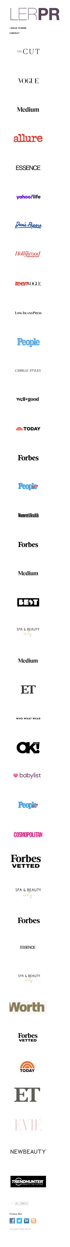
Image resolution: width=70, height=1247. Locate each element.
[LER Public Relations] (35, 13)
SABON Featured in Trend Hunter (28, 1190)
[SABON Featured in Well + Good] (28, 399)
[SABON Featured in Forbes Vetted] (28, 862)
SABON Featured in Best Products (27, 610)
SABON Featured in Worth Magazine (28, 1016)
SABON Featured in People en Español (28, 494)
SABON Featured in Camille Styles (29, 378)
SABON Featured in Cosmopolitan (25, 842)
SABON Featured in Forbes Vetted (28, 871)
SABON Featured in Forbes (31, 467)
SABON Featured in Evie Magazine (27, 1132)
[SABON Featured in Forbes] (28, 457)
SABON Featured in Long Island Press (27, 320)
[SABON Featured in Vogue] (28, 80)
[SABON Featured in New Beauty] (28, 1153)
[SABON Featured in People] (28, 341)
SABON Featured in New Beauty (27, 1161)
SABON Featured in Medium (31, 119)
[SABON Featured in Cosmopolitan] (28, 834)
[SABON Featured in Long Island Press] (28, 312)
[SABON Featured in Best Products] (28, 602)
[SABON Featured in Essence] (28, 167)
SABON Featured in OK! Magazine (27, 755)
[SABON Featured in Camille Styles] (28, 370)
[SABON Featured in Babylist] (28, 776)
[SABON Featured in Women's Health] (28, 515)
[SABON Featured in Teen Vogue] (28, 283)
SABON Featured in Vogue (31, 90)
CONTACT (14, 33)
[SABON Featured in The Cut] (28, 51)
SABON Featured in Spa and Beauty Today (29, 639)
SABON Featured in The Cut (31, 61)
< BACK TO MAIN (18, 28)
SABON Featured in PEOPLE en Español (30, 813)
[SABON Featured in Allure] (28, 138)
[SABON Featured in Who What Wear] (28, 718)
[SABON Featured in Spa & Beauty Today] (28, 892)
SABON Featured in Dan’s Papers (28, 233)
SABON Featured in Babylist (30, 786)
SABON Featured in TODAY (31, 438)
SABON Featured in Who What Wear (27, 726)
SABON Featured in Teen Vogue (27, 291)
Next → (24, 1203)
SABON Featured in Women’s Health (25, 523)
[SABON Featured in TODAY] (28, 428)
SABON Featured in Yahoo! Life (28, 204)
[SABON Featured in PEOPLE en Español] (28, 805)
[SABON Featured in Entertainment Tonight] (28, 1095)
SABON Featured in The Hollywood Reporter (27, 262)
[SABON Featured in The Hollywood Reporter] (28, 254)
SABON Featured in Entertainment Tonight (26, 1103)
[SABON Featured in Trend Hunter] (28, 1182)
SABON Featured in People (31, 351)
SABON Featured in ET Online (27, 697)
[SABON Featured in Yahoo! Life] (28, 196)
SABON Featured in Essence (30, 177)
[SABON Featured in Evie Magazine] (28, 1124)
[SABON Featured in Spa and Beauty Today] (28, 631)
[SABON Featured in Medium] (28, 109)
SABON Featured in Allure (32, 148)
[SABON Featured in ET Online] (28, 689)
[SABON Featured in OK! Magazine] (28, 747)
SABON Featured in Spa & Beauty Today (28, 900)
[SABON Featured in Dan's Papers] (28, 225)
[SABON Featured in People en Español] (28, 486)
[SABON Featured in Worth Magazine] (28, 1008)
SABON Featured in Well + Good (28, 407)
